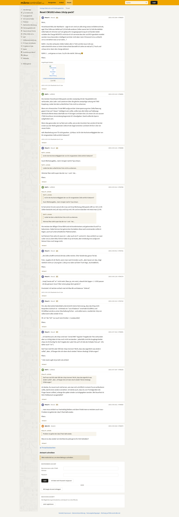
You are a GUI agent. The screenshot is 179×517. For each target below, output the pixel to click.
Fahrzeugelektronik (29, 28)
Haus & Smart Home (29, 31)
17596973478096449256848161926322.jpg (54, 78)
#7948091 (120, 332)
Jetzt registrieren (48, 504)
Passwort (44, 475)
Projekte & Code (28, 46)
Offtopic (25, 55)
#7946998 (120, 148)
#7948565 (120, 405)
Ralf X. (47, 94)
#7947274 (120, 276)
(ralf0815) (52, 94)
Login (154, 3)
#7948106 (120, 370)
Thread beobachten (48, 448)
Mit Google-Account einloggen (52, 489)
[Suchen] (146, 3)
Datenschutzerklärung (78, 513)
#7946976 (120, 18)
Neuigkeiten (52, 3)
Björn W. (47, 426)
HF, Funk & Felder (28, 19)
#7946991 (120, 94)
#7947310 (120, 301)
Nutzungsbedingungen (93, 513)
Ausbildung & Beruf (29, 52)
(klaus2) (53, 18)
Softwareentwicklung (29, 40)
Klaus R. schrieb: (46, 192)
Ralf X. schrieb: (45, 153)
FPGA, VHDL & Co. (28, 34)
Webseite (26, 58)
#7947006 (120, 187)
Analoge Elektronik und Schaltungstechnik (52, 8)
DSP (24, 37)
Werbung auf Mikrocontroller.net (110, 513)
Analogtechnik (27, 16)
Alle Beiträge (27, 10)
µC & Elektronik (28, 13)
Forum (69, 3)
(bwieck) (53, 426)
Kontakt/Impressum (65, 513)
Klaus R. (47, 18)
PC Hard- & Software (29, 43)
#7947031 (120, 251)
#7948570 (120, 426)
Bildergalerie (27, 64)
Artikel (61, 3)
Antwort (44, 89)
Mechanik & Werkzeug (30, 25)
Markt (25, 49)
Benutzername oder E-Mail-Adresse (49, 469)
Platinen (25, 22)
